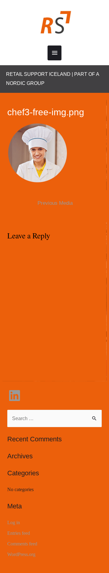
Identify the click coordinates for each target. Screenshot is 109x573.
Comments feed (22, 543)
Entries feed (18, 533)
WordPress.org (21, 554)
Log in (13, 522)
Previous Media (55, 203)
